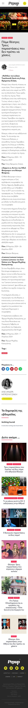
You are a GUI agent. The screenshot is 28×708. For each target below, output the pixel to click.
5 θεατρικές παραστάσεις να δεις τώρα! (14, 534)
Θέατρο (4, 353)
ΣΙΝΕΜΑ (8, 676)
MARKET (20, 676)
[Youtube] (22, 668)
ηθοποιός (11, 530)
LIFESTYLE (7, 673)
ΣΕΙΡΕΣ (22, 673)
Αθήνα (11, 597)
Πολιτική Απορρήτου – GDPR (14, 696)
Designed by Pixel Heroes (14, 704)
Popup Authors (14, 692)
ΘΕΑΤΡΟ (4, 37)
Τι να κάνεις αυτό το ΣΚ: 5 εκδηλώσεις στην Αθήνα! (14, 502)
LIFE (14, 676)
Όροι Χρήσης (14, 694)
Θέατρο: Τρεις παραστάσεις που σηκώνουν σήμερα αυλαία (14, 568)
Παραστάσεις (17, 464)
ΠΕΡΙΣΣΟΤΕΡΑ (7, 398)
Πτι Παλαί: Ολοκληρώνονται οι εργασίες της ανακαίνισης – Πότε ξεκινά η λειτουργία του (14, 605)
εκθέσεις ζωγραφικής (11, 498)
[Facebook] (5, 668)
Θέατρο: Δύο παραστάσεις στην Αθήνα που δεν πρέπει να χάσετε (14, 642)
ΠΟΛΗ (10, 37)
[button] (3, 369)
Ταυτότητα (14, 691)
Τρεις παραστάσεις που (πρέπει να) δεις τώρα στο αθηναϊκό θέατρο (14, 469)
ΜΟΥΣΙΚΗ (15, 673)
